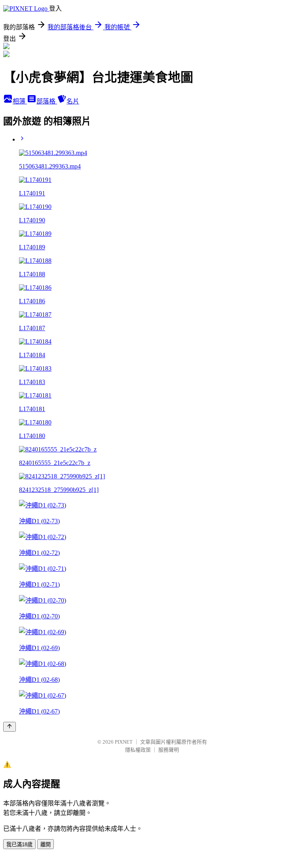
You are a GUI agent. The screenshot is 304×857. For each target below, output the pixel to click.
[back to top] (9, 727)
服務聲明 (168, 750)
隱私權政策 (138, 750)
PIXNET (124, 742)
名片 (72, 101)
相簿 (20, 101)
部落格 (46, 101)
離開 (45, 844)
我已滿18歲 (19, 844)
